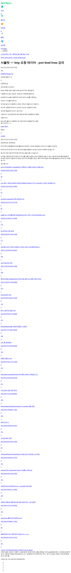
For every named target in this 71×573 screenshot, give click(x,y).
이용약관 (21, 550)
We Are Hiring (28, 550)
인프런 (3, 550)
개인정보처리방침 (11, 550)
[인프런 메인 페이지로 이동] (35, 3)
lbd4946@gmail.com (7, 74)
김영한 (3, 136)
